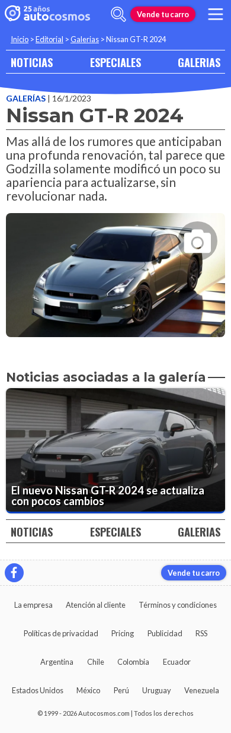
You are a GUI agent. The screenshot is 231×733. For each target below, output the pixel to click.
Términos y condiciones (178, 605)
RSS (201, 633)
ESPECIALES (115, 62)
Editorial (49, 39)
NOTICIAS (32, 62)
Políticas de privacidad (61, 633)
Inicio (19, 39)
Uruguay (156, 690)
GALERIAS (199, 62)
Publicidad (164, 633)
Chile (95, 662)
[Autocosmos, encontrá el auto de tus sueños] (47, 14)
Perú (121, 690)
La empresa (33, 605)
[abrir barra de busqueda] (118, 14)
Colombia (133, 662)
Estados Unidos (37, 690)
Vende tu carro (163, 14)
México (88, 690)
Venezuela (201, 690)
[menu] (215, 14)
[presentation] (115, 264)
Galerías (26, 98)
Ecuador (177, 662)
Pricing (122, 633)
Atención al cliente (96, 605)
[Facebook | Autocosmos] (14, 572)
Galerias (84, 39)
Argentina (56, 662)
